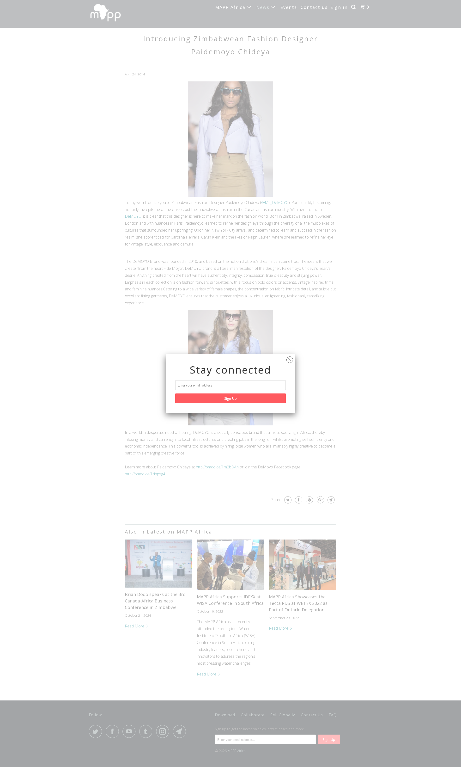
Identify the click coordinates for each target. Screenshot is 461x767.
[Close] (289, 358)
